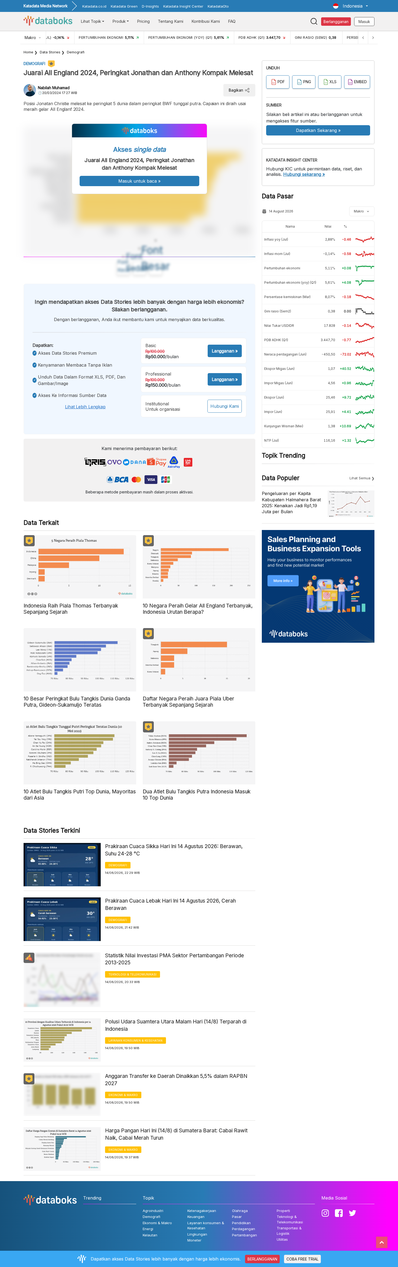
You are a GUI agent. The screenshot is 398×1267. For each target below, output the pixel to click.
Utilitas (282, 1239)
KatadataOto (218, 6)
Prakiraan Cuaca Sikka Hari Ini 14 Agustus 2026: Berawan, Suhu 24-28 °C (174, 850)
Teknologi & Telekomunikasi (132, 974)
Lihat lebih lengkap (85, 406)
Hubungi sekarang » (304, 174)
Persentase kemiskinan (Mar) (287, 297)
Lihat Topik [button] (91, 21)
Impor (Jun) (273, 412)
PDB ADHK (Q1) (276, 340)
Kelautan (150, 1235)
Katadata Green (124, 6)
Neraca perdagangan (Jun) (285, 354)
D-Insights (150, 6)
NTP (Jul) (271, 440)
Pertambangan (244, 1235)
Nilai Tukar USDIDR (279, 326)
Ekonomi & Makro (123, 1095)
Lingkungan (197, 1234)
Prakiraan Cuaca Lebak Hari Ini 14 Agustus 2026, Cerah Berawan (170, 904)
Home (28, 52)
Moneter (194, 1240)
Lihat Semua (360, 478)
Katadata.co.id (94, 6)
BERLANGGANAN (262, 1259)
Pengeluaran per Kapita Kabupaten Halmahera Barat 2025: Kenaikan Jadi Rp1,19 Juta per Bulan (291, 502)
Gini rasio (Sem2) (277, 311)
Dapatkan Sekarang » (318, 130)
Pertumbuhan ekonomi (282, 268)
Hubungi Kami (224, 406)
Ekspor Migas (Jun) (279, 369)
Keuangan (195, 1216)
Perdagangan (243, 1229)
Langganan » (225, 351)
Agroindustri (153, 1210)
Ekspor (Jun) (274, 397)
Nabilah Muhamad (54, 87)
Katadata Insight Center (183, 6)
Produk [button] (119, 21)
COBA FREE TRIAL (302, 1259)
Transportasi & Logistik (289, 1231)
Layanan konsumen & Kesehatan (135, 1040)
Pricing (143, 21)
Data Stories (50, 52)
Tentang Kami (170, 21)
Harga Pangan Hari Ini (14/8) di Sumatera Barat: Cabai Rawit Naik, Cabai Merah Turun (176, 1134)
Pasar (237, 1216)
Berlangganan (336, 21)
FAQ (232, 21)
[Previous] (363, 37)
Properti (283, 1210)
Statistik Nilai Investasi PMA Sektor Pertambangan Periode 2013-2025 (174, 959)
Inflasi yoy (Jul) (276, 239)
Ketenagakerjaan (201, 1210)
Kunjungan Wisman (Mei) (283, 426)
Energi (148, 1229)
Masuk (364, 21)
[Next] (373, 37)
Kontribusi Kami (205, 21)
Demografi (75, 52)
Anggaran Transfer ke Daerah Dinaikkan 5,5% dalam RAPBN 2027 (176, 1080)
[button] (350, 6)
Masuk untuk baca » (139, 181)
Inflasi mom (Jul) (277, 254)
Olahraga (240, 1210)
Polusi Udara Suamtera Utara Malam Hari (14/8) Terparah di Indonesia (175, 1025)
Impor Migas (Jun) (278, 383)
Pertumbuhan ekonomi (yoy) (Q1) (290, 282)
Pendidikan (241, 1223)
